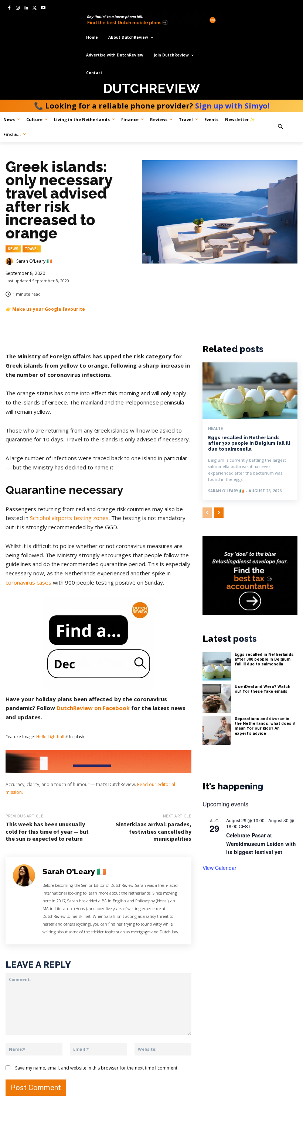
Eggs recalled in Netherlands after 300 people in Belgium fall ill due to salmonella (249, 443)
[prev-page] (207, 512)
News (13, 248)
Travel (31, 248)
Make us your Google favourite (48, 309)
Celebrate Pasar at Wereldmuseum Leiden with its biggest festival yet (261, 843)
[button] (288, 126)
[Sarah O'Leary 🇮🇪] (10, 261)
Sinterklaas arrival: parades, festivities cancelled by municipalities (153, 831)
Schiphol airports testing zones (69, 517)
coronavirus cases (28, 582)
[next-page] (219, 512)
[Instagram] (18, 8)
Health (216, 428)
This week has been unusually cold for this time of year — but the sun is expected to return (47, 831)
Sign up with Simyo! (232, 106)
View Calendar (219, 867)
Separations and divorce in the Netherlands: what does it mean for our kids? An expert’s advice (265, 726)
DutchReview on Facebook (93, 708)
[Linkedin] (26, 8)
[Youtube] (43, 8)
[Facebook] (9, 8)
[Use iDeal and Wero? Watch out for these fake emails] (216, 698)
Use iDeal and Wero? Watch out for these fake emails (262, 689)
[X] (34, 8)
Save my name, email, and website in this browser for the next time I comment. (96, 1068)
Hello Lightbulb (51, 736)
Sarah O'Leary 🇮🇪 (34, 261)
